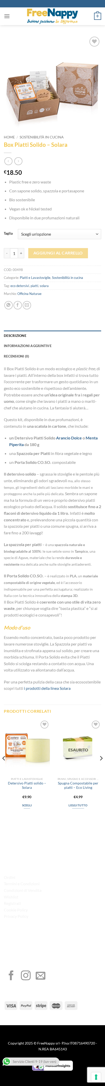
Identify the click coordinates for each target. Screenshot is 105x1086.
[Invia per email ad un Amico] (27, 305)
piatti (34, 286)
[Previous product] (18, 161)
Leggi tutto (78, 805)
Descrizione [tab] (15, 336)
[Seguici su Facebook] (11, 976)
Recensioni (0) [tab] (16, 356)
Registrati (12, 903)
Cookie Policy (16, 909)
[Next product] (8, 161)
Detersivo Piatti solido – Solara (27, 785)
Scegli (27, 805)
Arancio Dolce (69, 437)
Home (9, 137)
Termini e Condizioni (22, 883)
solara (44, 286)
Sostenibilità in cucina (42, 137)
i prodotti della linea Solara (47, 688)
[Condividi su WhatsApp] (8, 305)
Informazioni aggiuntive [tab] (27, 346)
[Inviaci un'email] (40, 976)
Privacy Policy (16, 916)
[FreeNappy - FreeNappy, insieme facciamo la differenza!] (52, 16)
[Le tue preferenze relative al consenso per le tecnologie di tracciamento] (96, 1077)
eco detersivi (19, 286)
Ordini (9, 877)
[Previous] (4, 768)
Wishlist (11, 896)
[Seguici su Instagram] (26, 976)
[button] (7, 16)
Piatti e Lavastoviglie (35, 278)
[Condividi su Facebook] (18, 305)
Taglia (8, 233)
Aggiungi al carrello (58, 253)
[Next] (101, 768)
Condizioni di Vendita (23, 890)
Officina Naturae (29, 294)
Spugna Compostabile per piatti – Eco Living (78, 785)
